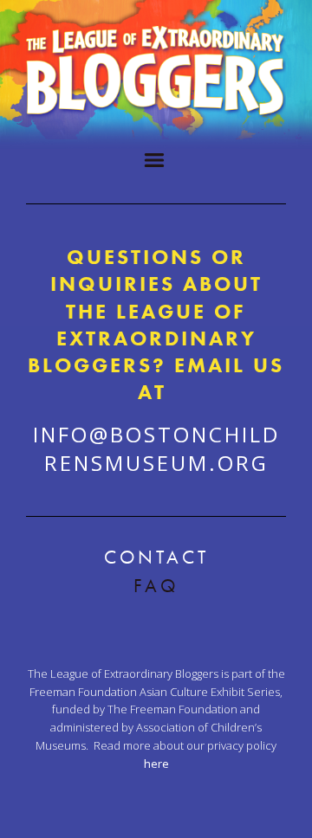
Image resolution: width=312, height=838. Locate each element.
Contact (156, 557)
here (156, 763)
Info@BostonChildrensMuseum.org (156, 448)
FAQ (156, 585)
